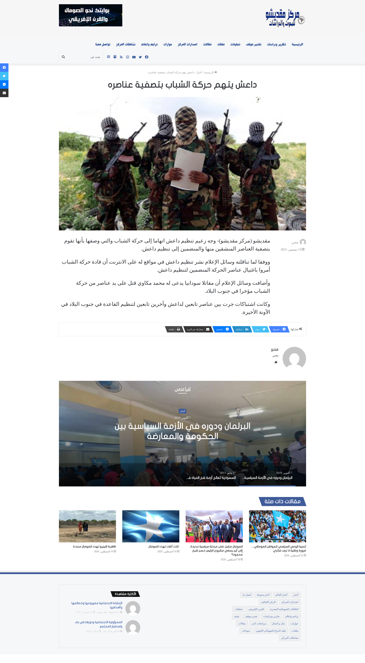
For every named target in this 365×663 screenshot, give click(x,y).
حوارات (167, 44)
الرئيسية (297, 44)
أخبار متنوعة (263, 594)
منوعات (246, 630)
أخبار (199, 72)
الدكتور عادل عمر (111, 631)
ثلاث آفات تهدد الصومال (163, 546)
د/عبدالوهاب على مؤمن (108, 612)
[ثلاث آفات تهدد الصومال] (150, 526)
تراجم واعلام (149, 44)
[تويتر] (4, 76)
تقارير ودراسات (276, 44)
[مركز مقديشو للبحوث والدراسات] (285, 19)
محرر (294, 242)
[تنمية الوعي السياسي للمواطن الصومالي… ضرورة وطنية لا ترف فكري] (277, 526)
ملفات (221, 44)
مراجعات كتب (258, 623)
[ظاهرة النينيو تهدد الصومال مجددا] (87, 526)
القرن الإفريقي (256, 609)
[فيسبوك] (4, 67)
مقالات (207, 44)
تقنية (236, 616)
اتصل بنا (247, 594)
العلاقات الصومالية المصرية (284, 609)
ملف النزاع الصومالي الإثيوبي (271, 630)
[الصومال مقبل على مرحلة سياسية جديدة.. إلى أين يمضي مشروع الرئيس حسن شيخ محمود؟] (214, 526)
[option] (182, 433)
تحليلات (235, 44)
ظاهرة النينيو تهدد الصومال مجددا (94, 546)
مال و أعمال (278, 623)
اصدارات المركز (187, 44)
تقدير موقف (253, 44)
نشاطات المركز (125, 44)
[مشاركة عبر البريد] (4, 93)
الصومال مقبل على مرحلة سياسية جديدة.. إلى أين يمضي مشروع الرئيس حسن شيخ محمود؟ (216, 550)
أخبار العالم (281, 594)
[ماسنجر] (4, 84)
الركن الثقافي (268, 601)
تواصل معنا (102, 44)
